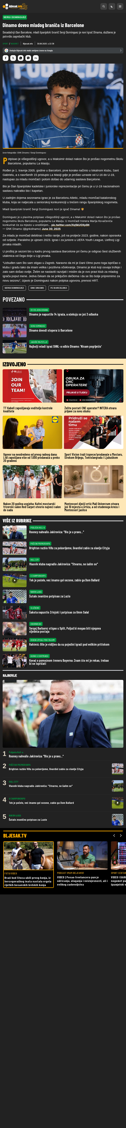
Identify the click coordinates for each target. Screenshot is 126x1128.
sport (5, 43)
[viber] (28, 58)
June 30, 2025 (51, 228)
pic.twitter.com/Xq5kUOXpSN (70, 225)
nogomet (15, 43)
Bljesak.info (28, 43)
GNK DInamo (37, 288)
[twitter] (13, 58)
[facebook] (6, 58)
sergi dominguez (14, 288)
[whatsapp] (21, 58)
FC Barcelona (59, 288)
